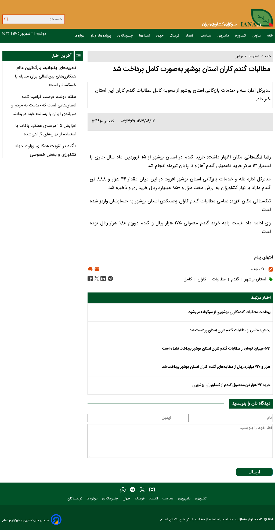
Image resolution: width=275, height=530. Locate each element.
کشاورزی (240, 35)
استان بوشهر (254, 279)
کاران (201, 279)
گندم (234, 279)
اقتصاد (190, 35)
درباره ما (80, 35)
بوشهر (239, 56)
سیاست (206, 35)
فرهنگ (175, 35)
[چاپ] (90, 269)
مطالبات (218, 279)
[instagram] (152, 490)
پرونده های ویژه (101, 35)
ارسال (254, 472)
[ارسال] (96, 269)
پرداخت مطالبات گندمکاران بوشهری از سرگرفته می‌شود (229, 312)
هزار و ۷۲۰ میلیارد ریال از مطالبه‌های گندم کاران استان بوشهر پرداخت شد (216, 367)
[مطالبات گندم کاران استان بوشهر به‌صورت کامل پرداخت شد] (110, 279)
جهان (160, 35)
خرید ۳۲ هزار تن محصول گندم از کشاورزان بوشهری (231, 385)
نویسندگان (75, 499)
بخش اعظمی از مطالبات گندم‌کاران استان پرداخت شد (230, 330)
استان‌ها (145, 35)
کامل (188, 279)
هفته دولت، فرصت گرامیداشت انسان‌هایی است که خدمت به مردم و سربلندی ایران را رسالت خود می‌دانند (43, 105)
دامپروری (223, 35)
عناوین (257, 35)
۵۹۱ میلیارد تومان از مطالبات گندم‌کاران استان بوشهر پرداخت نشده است (216, 349)
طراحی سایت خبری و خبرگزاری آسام (25, 520)
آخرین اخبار (61, 56)
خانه (270, 35)
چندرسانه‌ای (125, 35)
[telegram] (132, 490)
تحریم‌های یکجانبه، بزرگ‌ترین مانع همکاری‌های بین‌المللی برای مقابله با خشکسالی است (45, 76)
